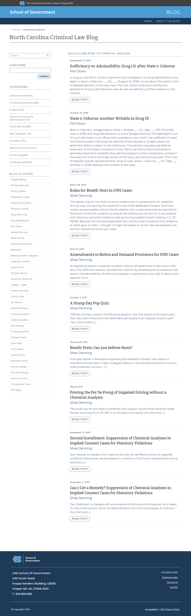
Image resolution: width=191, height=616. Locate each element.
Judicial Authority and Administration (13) (21, 118)
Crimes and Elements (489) (24, 103)
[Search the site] (47, 55)
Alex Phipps (17, 326)
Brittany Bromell (20, 185)
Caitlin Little (17, 296)
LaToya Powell (18, 337)
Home (16, 29)
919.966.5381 (24, 593)
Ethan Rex (16, 343)
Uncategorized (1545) (20, 162)
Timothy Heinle (19, 273)
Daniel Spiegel (19, 366)
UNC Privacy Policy (170, 609)
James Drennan (19, 232)
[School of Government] (26, 559)
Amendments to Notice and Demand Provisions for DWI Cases (124, 254)
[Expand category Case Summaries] (49, 95)
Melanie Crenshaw (21, 203)
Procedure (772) (17, 141)
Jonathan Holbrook (21, 279)
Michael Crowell (19, 209)
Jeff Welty (16, 390)
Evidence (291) (16, 110)
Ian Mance (16, 302)
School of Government (32, 12)
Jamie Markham (19, 308)
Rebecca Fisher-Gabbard (24, 255)
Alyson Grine (18, 267)
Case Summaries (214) (21, 95)
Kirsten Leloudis (19, 290)
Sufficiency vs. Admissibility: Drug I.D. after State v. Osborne (122, 66)
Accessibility (151, 609)
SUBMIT (44, 76)
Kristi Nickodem (19, 320)
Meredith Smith (19, 361)
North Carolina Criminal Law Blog (53, 37)
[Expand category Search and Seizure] (49, 148)
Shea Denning (81, 195)
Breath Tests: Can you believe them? (101, 347)
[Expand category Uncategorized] (49, 162)
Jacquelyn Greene (20, 261)
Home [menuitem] (148, 21)
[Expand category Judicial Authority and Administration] (49, 118)
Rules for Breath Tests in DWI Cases (101, 190)
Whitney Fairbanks (21, 244)
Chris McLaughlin (20, 314)
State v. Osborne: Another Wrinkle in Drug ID (109, 118)
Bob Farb (16, 250)
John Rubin (17, 349)
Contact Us (172, 582)
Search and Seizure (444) (22, 148)
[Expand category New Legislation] (49, 133)
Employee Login (170, 577)
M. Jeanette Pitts (20, 331)
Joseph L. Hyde (19, 285)
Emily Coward (18, 191)
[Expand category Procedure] (49, 140)
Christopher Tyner (21, 384)
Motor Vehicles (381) (20, 126)
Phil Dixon (78, 71)
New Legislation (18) (20, 133)
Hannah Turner (19, 378)
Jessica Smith (18, 355)
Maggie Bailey (18, 179)
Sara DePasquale (20, 220)
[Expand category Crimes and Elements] (49, 102)
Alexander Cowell (20, 197)
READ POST (80, 99)
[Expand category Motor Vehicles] (49, 126)
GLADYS (174, 587)
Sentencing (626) (18, 155)
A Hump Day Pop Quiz (89, 303)
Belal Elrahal (17, 238)
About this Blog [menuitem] (168, 21)
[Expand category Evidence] (49, 110)
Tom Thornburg (19, 372)
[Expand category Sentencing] (49, 155)
